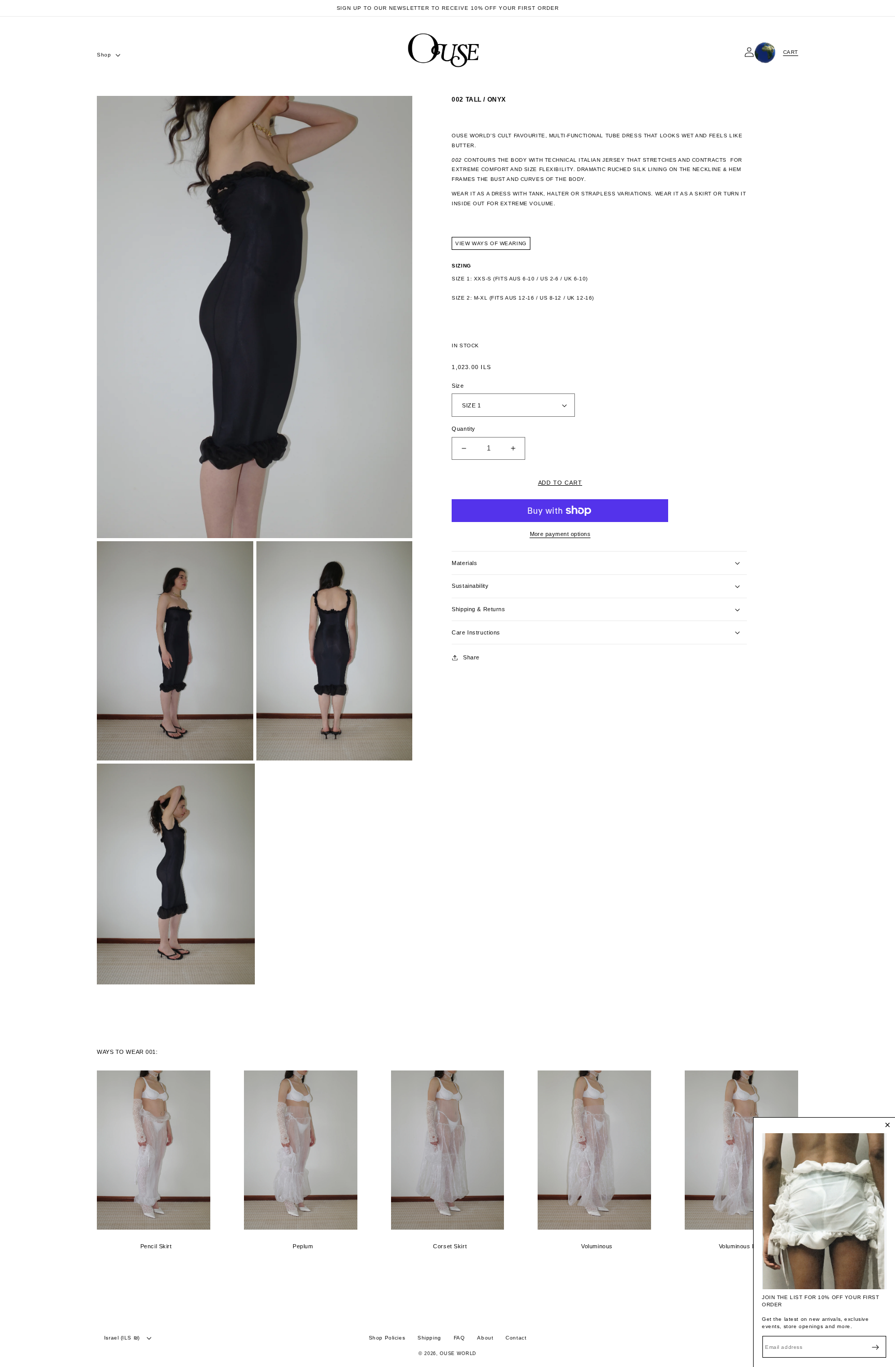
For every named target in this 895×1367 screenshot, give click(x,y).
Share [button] (471, 657)
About (485, 1338)
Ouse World (458, 1353)
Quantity (463, 429)
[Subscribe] (875, 1347)
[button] (107, 55)
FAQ (459, 1338)
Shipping (429, 1338)
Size (458, 386)
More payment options (560, 534)
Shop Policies (387, 1338)
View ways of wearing (490, 243)
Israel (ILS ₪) (122, 1338)
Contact (516, 1338)
